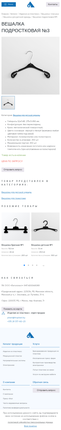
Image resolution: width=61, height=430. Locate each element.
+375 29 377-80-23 (16, 322)
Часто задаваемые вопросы (15, 403)
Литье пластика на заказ (43, 370)
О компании (8, 394)
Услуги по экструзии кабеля (44, 374)
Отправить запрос (13, 170)
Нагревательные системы (14, 361)
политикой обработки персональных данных (30, 422)
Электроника (8, 365)
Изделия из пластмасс (29, 14)
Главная (5, 14)
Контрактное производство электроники (44, 364)
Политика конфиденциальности (16, 408)
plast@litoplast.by (16, 318)
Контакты (52, 4)
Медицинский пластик (12, 356)
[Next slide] (43, 266)
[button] (8, 4)
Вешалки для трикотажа (13, 198)
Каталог (14, 14)
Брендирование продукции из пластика (46, 352)
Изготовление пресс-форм (44, 358)
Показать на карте (13, 309)
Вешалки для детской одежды (17, 17)
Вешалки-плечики (50, 14)
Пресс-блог (8, 399)
